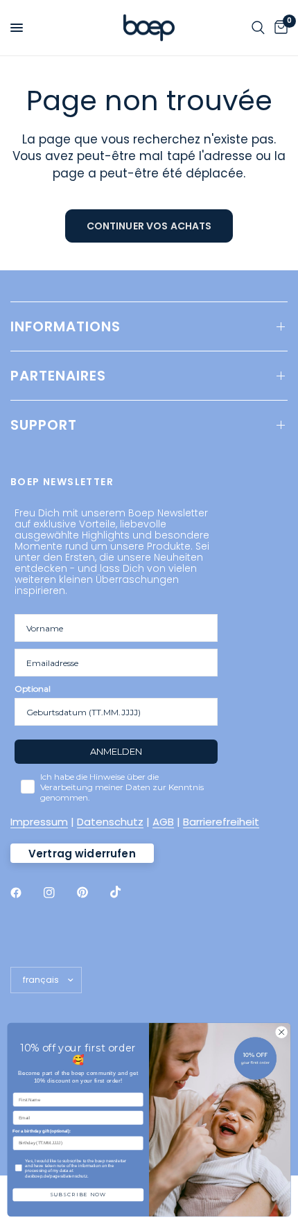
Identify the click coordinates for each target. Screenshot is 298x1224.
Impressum (39, 821)
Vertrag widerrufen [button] (82, 853)
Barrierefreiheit (221, 821)
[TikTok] (125, 892)
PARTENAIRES (58, 375)
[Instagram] (59, 892)
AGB (163, 821)
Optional (33, 688)
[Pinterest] (92, 892)
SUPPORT (43, 425)
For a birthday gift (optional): (41, 1131)
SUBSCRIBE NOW (78, 1194)
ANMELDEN (116, 751)
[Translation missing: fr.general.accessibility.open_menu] (16, 27)
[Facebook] (25, 892)
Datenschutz (110, 821)
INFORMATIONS (65, 326)
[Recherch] (258, 27)
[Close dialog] (281, 1032)
